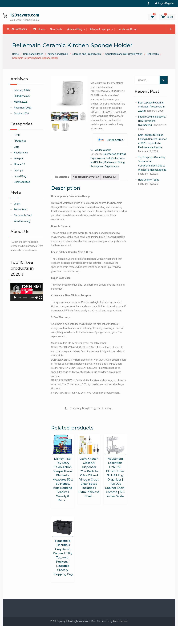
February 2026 (22, 90)
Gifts (16, 146)
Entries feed (20, 209)
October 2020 (21, 113)
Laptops (18, 170)
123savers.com (24, 15)
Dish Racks (153, 54)
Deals (17, 135)
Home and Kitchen (33, 54)
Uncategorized (22, 182)
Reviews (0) (109, 177)
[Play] (15, 297)
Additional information (86, 177)
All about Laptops (100, 29)
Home (41, 29)
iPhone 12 (19, 164)
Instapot (18, 158)
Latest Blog (20, 176)
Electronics (20, 141)
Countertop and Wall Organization (123, 54)
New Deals (56, 29)
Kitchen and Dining (58, 54)
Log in (17, 203)
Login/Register (166, 3)
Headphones (21, 152)
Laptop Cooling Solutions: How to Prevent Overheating (152, 120)
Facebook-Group (127, 29)
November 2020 (22, 107)
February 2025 (22, 95)
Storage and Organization (86, 54)
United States (115, 139)
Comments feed (23, 215)
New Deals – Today (148, 179)
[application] (26, 292)
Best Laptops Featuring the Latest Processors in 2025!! (151, 106)
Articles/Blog (74, 29)
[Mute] (36, 297)
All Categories (19, 29)
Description (62, 177)
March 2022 (20, 101)
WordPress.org (22, 221)
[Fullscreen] (40, 297)
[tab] (62, 177)
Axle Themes (120, 621)
